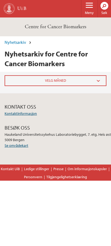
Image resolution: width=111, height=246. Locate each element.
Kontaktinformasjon (21, 113)
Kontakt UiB (10, 168)
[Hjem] (9, 8)
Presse (58, 168)
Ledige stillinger (36, 168)
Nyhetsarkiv (15, 42)
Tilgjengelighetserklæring (66, 176)
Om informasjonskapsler (87, 168)
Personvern (33, 176)
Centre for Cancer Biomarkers (55, 26)
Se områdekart (16, 145)
